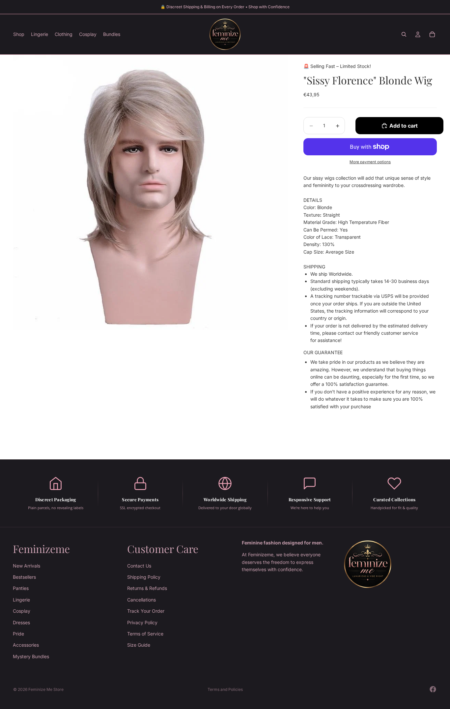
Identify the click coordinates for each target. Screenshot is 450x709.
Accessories (26, 645)
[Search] (404, 34)
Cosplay (21, 611)
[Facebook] (433, 689)
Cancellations (141, 599)
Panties (21, 588)
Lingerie (21, 599)
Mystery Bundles (31, 656)
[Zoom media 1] (150, 192)
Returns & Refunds (147, 588)
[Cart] (432, 34)
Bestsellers (24, 577)
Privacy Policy (142, 622)
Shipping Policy (143, 577)
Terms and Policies (225, 689)
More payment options (370, 162)
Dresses (21, 622)
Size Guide (138, 645)
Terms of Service (145, 633)
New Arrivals (26, 566)
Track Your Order (145, 611)
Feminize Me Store (46, 689)
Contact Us (139, 566)
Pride (18, 633)
